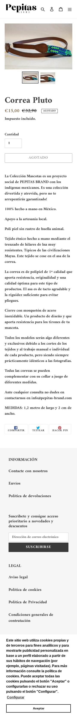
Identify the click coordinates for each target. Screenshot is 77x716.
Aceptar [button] (38, 708)
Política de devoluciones (30, 496)
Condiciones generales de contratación (31, 618)
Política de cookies (25, 589)
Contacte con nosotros (28, 471)
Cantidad (12, 135)
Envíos (14, 483)
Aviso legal (18, 577)
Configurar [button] (15, 697)
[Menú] (69, 9)
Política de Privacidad (28, 602)
